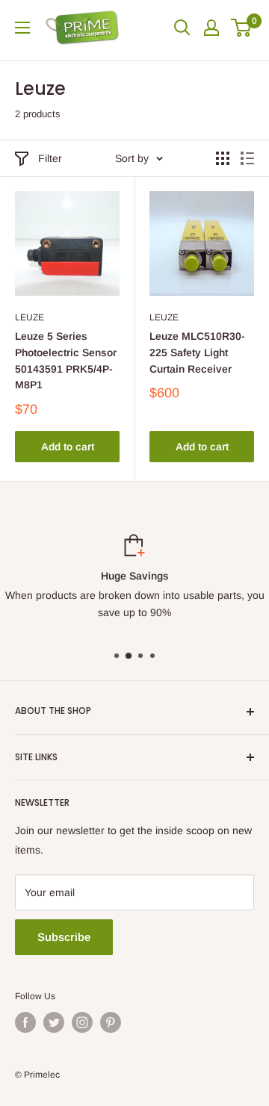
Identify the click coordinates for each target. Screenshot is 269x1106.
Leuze (29, 317)
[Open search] (182, 27)
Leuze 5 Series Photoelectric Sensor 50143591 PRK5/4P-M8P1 (66, 360)
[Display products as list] (247, 158)
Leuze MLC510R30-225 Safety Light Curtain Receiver (197, 352)
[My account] (211, 27)
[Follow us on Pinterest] (110, 1022)
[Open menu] (22, 28)
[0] (241, 28)
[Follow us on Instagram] (82, 1022)
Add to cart (67, 447)
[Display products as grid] (222, 158)
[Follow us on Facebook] (25, 1022)
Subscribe (63, 937)
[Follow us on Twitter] (53, 1022)
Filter (50, 158)
